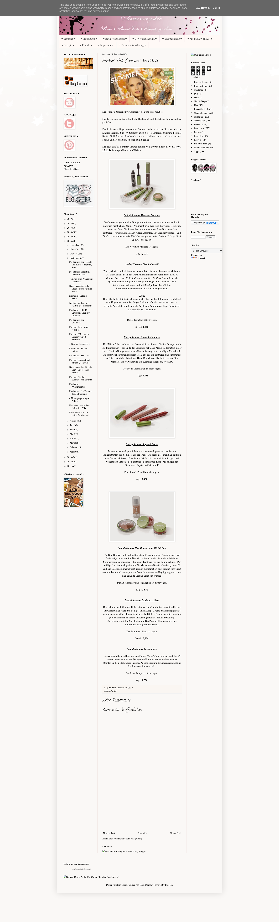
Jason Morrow (146, 884)
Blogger (168, 884)
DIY (196, 93)
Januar (73, 451)
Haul (196, 105)
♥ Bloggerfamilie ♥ (172, 38)
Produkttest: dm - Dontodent (77, 321)
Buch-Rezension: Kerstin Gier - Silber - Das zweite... (80, 369)
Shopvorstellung (201, 147)
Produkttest (199, 128)
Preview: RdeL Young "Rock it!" (79, 328)
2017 (69, 227)
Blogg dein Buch (71, 168)
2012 (69, 461)
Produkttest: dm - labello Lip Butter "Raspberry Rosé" (80, 264)
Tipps (196, 151)
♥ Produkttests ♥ (89, 38)
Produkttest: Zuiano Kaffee (78, 350)
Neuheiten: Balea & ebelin (78, 297)
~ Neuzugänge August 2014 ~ (79, 399)
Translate (202, 257)
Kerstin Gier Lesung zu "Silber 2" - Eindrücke (80, 304)
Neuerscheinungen (202, 112)
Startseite (142, 833)
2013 (69, 457)
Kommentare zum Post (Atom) (128, 838)
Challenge (198, 89)
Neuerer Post (109, 833)
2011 (69, 466)
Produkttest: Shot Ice (78, 355)
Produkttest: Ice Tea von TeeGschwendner (80, 392)
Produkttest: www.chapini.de (77, 385)
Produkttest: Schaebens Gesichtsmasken (79, 273)
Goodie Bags (200, 101)
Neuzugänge (199, 120)
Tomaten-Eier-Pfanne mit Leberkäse (81, 280)
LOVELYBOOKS (72, 162)
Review (197, 132)
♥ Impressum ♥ (106, 45)
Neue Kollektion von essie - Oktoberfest (79, 414)
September (75, 257)
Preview (113, 691)
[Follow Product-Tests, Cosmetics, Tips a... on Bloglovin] (205, 224)
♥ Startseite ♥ (68, 38)
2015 (69, 236)
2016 (69, 232)
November (75, 249)
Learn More (203, 8)
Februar (74, 447)
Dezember (75, 244)
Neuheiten (198, 116)
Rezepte (197, 139)
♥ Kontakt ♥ (86, 45)
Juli (72, 425)
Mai (72, 433)
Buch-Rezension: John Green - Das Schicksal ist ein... (80, 288)
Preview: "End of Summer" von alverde (80, 378)
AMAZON (68, 165)
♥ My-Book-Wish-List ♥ (199, 38)
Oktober (74, 253)
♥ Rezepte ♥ (68, 45)
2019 (69, 218)
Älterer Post (175, 833)
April (72, 438)
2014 (69, 240)
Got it (216, 8)
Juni (72, 429)
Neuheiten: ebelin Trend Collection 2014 (80, 407)
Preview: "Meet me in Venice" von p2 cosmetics (79, 336)
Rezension (198, 135)
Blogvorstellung (201, 85)
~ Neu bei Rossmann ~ (79, 343)
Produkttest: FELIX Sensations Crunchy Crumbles (79, 312)
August (73, 420)
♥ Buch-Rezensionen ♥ (115, 38)
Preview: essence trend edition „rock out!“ (79, 361)
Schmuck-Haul (200, 143)
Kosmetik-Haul (201, 109)
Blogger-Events (201, 82)
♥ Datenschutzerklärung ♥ (132, 45)
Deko (196, 97)
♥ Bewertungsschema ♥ (144, 38)
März (72, 442)
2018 (69, 223)
